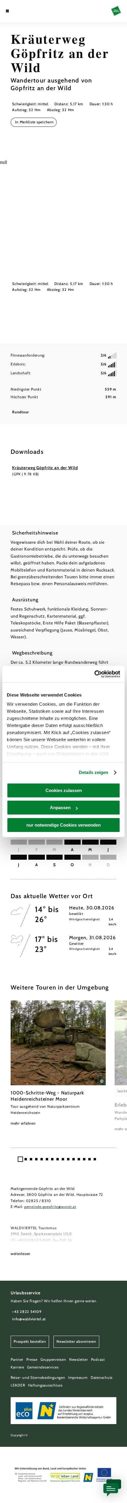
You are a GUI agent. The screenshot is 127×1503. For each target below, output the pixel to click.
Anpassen (60, 807)
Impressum (78, 1377)
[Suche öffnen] (25, 10)
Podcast (98, 1359)
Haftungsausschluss (45, 1385)
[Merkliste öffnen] (21, 10)
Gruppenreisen (53, 1359)
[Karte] (16, 10)
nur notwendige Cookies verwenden (63, 824)
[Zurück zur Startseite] (116, 11)
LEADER (18, 1385)
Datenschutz (102, 1377)
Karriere (17, 1367)
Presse (31, 1359)
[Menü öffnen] (7, 10)
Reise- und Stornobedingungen (38, 1377)
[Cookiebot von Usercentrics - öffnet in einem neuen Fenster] (94, 674)
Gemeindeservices (43, 1367)
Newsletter (78, 1359)
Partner (17, 1359)
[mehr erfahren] (58, 1063)
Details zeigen (93, 772)
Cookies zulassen (63, 790)
